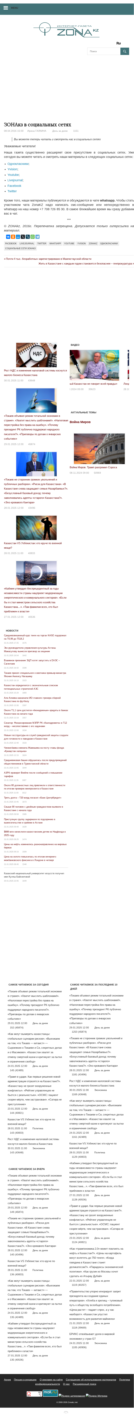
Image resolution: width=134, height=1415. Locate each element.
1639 (24, 827)
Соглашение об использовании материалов (91, 1379)
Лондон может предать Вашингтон (90, 383)
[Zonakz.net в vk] (114, 44)
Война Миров (80, 422)
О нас (66, 1384)
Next (124, 364)
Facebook (14, 186)
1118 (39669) (79, 1327)
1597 (24, 705)
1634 (24, 730)
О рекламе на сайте (51, 1379)
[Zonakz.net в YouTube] (99, 44)
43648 (31, 380)
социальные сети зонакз (20, 248)
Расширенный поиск (84, 1384)
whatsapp (55, 243)
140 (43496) (17, 1254)
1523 (24, 680)
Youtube (13, 175)
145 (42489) (17, 1070)
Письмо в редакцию (25, 1379)
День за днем (60, 130)
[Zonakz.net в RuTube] (119, 44)
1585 (24, 814)
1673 (24, 802)
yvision (81, 243)
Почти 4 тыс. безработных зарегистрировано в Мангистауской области (48, 258)
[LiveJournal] (28, 237)
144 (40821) (17, 1112)
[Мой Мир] (18, 237)
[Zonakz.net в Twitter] (89, 44)
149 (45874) (17, 1212)
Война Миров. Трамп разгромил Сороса (93, 467)
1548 (24, 864)
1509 (24, 852)
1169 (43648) (79, 1094)
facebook (11, 243)
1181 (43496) (79, 1074)
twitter (41, 243)
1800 (24, 693)
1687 (24, 780)
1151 (76, 130)
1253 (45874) (79, 1031)
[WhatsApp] (32, 237)
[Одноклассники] (13, 237)
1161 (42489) (79, 1137)
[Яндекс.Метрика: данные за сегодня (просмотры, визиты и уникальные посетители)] (96, 1396)
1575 (24, 643)
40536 (31, 616)
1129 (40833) (79, 1156)
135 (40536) (17, 1359)
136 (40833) (17, 1274)
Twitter (12, 191)
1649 (24, 881)
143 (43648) (17, 1152)
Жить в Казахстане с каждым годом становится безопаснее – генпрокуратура (85, 263)
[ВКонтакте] (8, 237)
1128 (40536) (79, 1199)
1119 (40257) (79, 1284)
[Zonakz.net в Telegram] (104, 44)
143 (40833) (17, 1132)
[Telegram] (37, 237)
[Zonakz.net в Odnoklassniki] (109, 44)
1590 (24, 668)
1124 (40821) (79, 1242)
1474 (24, 839)
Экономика (38, 1148)
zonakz (93, 243)
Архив (7, 1379)
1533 (24, 743)
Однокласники (18, 164)
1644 (24, 768)
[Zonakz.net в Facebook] (94, 44)
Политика (37, 1128)
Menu (14, 7)
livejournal (27, 243)
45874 (31, 444)
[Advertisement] (67, 85)
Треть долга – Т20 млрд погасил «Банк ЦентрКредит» (32, 797)
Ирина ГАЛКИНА (36, 130)
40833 (31, 553)
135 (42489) (17, 1317)
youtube (69, 243)
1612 (24, 793)
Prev (74, 364)
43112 (97, 389)
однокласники (109, 243)
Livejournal (15, 180)
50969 (97, 472)
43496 (31, 507)
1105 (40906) (79, 1347)
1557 (24, 718)
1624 (24, 755)
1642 (24, 655)
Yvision (12, 169)
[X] (23, 237)
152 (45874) (17, 1027)
